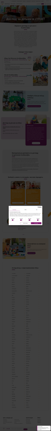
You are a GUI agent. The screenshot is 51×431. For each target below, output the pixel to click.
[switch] (21, 220)
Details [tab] (25, 209)
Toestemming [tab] (14, 209)
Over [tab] (36, 209)
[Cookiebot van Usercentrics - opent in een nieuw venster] (38, 207)
